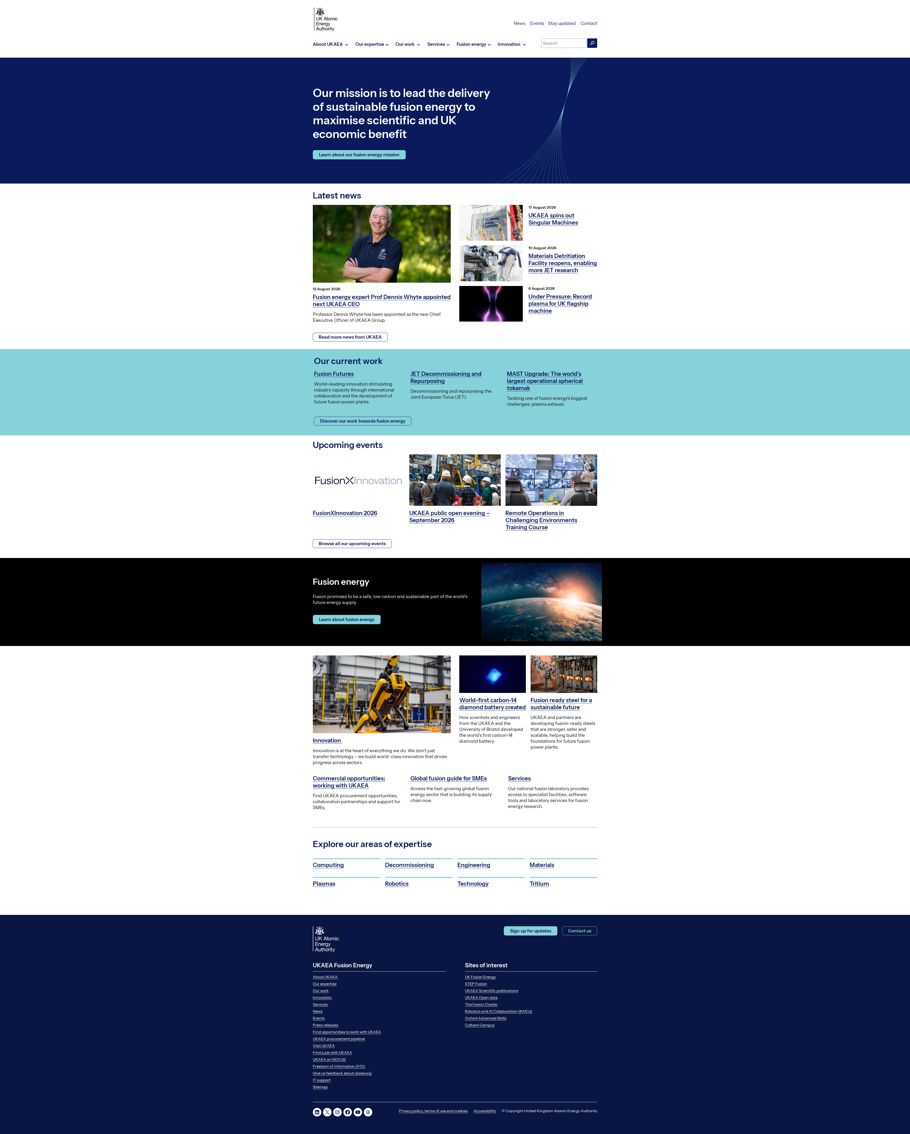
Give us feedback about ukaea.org (342, 1073)
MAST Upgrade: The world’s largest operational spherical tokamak (545, 381)
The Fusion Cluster (481, 1004)
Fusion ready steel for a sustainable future (561, 704)
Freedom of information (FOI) (339, 1066)
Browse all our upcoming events (352, 543)
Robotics (397, 883)
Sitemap (320, 1086)
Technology (473, 883)
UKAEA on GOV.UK (329, 1059)
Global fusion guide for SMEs (448, 778)
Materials (542, 865)
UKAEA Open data (481, 997)
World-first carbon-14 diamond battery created (492, 704)
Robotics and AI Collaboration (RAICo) (498, 1011)
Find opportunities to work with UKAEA (347, 1031)
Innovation (327, 740)
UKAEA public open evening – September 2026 (449, 517)
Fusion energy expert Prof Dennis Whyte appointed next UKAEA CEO (382, 301)
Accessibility (484, 1110)
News (520, 23)
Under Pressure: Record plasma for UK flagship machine (560, 303)
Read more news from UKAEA (350, 337)
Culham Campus (480, 1025)
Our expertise (325, 983)
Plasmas (324, 883)
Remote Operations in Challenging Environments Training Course (541, 520)
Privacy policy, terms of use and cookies (433, 1110)
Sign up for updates (530, 931)
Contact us (579, 931)
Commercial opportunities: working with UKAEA (349, 782)
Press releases (326, 1025)
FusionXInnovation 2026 (345, 513)
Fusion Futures (334, 373)
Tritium (539, 883)
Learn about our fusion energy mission (359, 154)
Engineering (473, 865)
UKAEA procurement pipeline (339, 1038)
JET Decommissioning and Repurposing (446, 377)
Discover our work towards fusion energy (362, 421)
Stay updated (562, 23)
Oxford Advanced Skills (485, 1018)
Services (519, 778)
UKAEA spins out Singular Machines (553, 219)
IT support (322, 1080)
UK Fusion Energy (480, 976)
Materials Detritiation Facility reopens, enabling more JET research (562, 263)
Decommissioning (409, 865)
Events (537, 23)
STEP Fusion (476, 983)
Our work (321, 990)
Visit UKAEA (324, 1045)
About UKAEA (325, 976)
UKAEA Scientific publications (491, 990)
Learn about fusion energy (346, 619)
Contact (589, 23)
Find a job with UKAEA (332, 1052)
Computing (328, 865)
